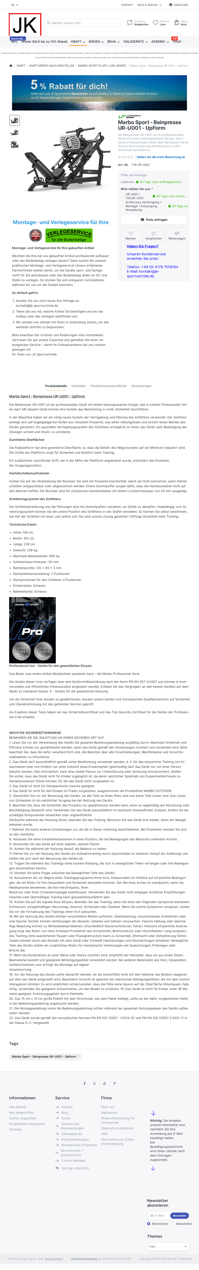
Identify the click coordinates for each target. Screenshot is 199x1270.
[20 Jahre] (99, 91)
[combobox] (15, 5)
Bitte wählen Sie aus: (136, 189)
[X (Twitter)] (94, 1083)
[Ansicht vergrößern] (67, 159)
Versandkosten (54, 1258)
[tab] (56, 386)
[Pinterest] (114, 1083)
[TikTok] (104, 1083)
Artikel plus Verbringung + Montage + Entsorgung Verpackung (158, 206)
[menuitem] (14, 41)
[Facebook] (84, 1083)
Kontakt (127, 4)
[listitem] (67, 159)
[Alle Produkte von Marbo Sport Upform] (129, 116)
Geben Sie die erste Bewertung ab (161, 157)
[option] (15, 120)
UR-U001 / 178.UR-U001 (156, 196)
